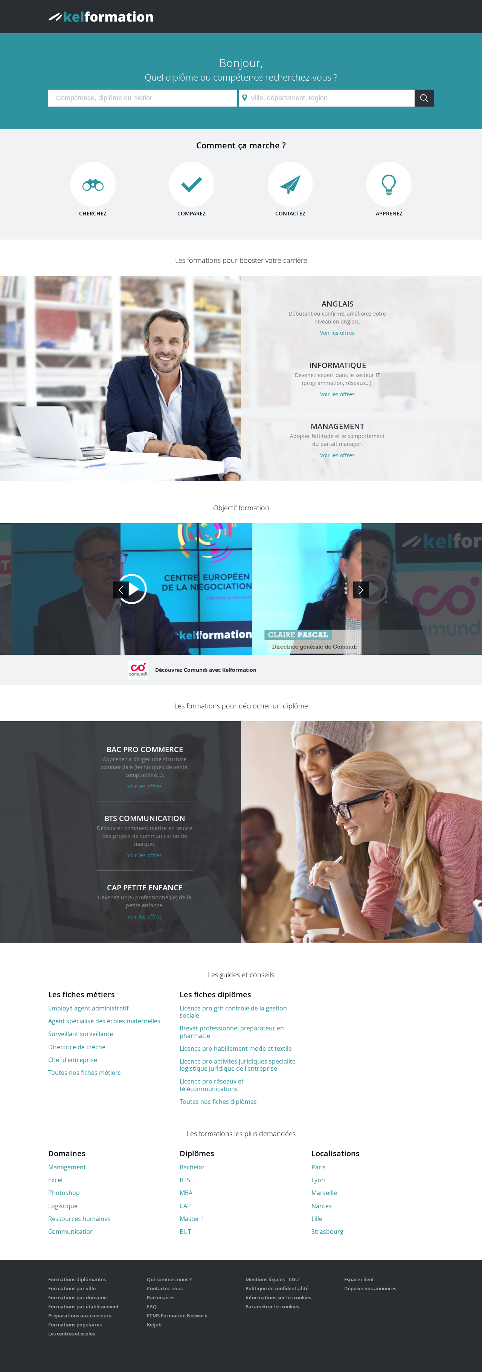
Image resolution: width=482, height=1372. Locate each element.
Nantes (321, 1206)
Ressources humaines (79, 1219)
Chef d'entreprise (72, 1060)
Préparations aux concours (79, 1315)
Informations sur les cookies (278, 1297)
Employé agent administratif (88, 1008)
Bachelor (192, 1167)
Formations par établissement (83, 1306)
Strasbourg (327, 1231)
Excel (55, 1180)
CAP (185, 1206)
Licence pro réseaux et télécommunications (212, 1085)
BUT (185, 1231)
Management (67, 1167)
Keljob (154, 1324)
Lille (316, 1219)
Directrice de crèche (76, 1047)
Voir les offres (337, 332)
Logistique (63, 1206)
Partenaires (160, 1297)
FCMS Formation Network (177, 1315)
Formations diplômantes (77, 1279)
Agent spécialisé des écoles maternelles (104, 1021)
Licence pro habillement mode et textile (236, 1048)
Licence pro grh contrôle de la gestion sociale (233, 1011)
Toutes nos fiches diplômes (218, 1101)
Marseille (324, 1193)
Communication (71, 1231)
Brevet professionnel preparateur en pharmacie (232, 1031)
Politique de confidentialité (277, 1288)
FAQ (152, 1306)
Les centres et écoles (71, 1333)
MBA (186, 1193)
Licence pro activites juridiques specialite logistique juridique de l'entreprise (238, 1065)
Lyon (318, 1180)
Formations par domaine (77, 1297)
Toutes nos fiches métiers (84, 1072)
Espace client (359, 1279)
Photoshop (64, 1193)
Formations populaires (75, 1324)
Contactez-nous (165, 1288)
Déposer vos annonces (370, 1288)
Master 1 (192, 1219)
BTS (185, 1180)
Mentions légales (265, 1279)
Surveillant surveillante (80, 1034)
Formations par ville (72, 1288)
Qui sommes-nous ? (169, 1279)
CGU (294, 1279)
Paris (318, 1167)
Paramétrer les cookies (272, 1306)
